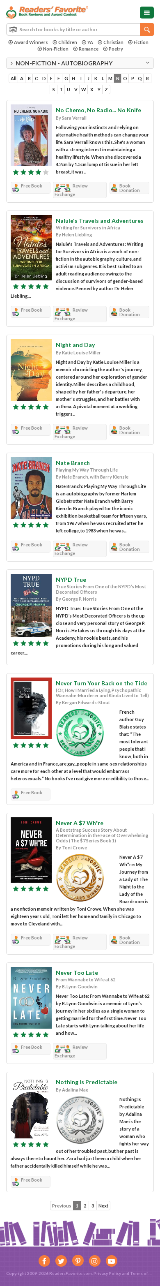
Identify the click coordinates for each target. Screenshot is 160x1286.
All (13, 78)
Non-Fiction (56, 48)
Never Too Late (77, 972)
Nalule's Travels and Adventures (100, 220)
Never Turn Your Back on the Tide (101, 683)
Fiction (141, 42)
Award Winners (31, 42)
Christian (113, 42)
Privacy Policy (107, 1273)
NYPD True (71, 579)
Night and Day (75, 344)
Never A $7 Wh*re (79, 822)
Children (67, 42)
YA (90, 42)
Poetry (116, 48)
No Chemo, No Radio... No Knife (98, 109)
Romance (88, 48)
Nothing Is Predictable (86, 1081)
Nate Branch (73, 462)
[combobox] (80, 29)
